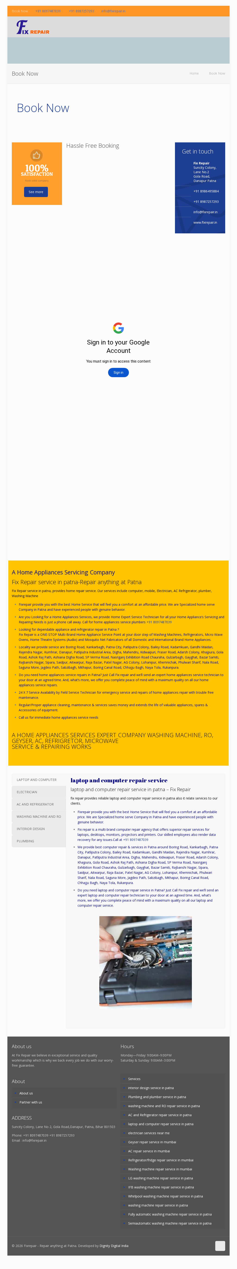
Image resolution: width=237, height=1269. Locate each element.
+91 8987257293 (81, 11)
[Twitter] (222, 11)
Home (194, 73)
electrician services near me (149, 1133)
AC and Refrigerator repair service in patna (160, 1115)
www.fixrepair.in (205, 222)
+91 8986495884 (206, 191)
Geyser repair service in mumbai (152, 1142)
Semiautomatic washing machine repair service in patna (170, 1223)
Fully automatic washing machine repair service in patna (170, 1214)
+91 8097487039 (48, 11)
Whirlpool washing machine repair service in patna (165, 1196)
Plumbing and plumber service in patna (157, 1097)
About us (26, 1093)
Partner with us (30, 1102)
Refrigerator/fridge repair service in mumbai (160, 1160)
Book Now (217, 73)
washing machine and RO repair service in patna (164, 1106)
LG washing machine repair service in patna (160, 1178)
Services (134, 1079)
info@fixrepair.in (113, 11)
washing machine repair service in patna (158, 1205)
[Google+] (216, 11)
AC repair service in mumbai (149, 1151)
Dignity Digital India (114, 1246)
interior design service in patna (151, 1088)
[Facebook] (210, 11)
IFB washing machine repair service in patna (161, 1187)
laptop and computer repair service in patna (160, 1124)
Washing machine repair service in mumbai (160, 1169)
